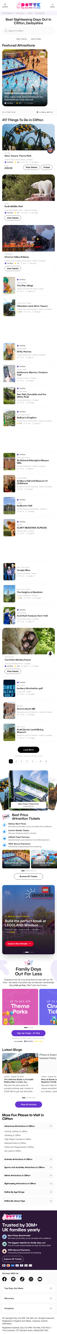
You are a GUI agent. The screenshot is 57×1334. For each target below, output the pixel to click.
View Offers (36, 39)
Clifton (29, 13)
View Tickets (21, 39)
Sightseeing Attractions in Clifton (20, 1183)
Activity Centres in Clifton (15, 1131)
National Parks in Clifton (15, 1143)
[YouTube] (40, 1279)
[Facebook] (4, 1279)
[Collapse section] (51, 1126)
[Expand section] (51, 1159)
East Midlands (7, 13)
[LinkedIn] (13, 1279)
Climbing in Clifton (12, 1135)
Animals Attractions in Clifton (18, 1159)
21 (40, 761)
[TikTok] (22, 1279)
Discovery (9, 1298)
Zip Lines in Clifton (12, 1151)
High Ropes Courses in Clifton (17, 1139)
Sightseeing (39, 13)
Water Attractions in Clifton (17, 1175)
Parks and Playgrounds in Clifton (19, 1147)
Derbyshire (20, 13)
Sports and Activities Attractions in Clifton (24, 1167)
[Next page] (46, 761)
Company (9, 1308)
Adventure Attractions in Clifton (19, 1126)
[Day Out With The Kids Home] (28, 5)
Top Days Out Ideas (13, 1288)
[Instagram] (31, 1279)
